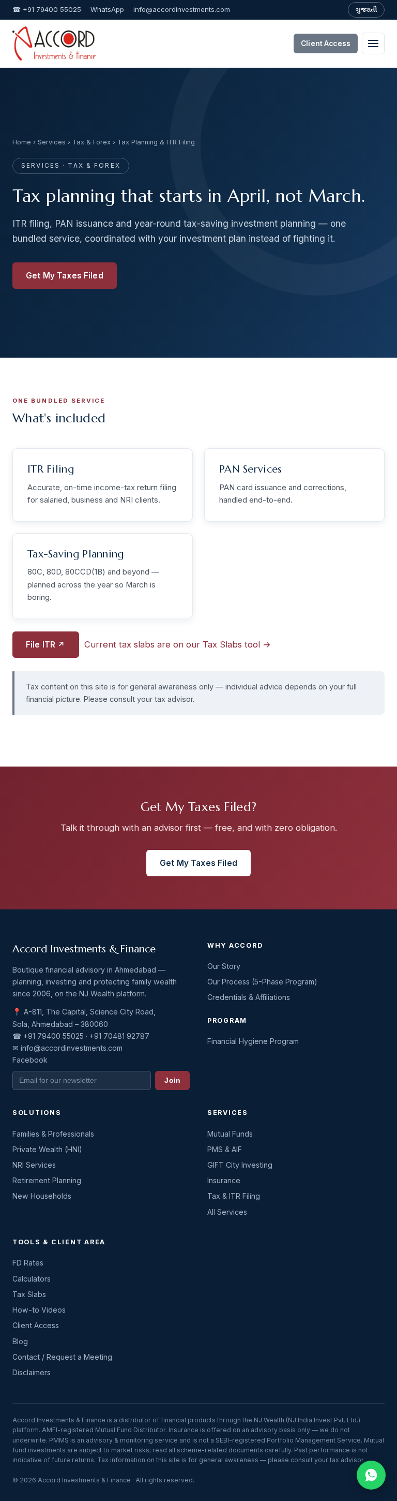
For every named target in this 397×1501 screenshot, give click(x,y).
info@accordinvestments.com (181, 9)
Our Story (223, 966)
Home (21, 142)
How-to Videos (39, 1309)
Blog (20, 1341)
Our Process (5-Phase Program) (262, 981)
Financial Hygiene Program (253, 1041)
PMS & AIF (224, 1149)
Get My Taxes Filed (64, 276)
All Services (227, 1212)
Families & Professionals (53, 1133)
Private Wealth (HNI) (47, 1149)
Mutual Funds (230, 1133)
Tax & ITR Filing (233, 1195)
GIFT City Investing (239, 1164)
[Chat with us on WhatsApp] (371, 1475)
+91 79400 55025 (53, 1036)
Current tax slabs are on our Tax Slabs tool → (177, 644)
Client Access (325, 43)
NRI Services (34, 1164)
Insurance (223, 1180)
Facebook (30, 1059)
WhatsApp (107, 9)
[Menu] (373, 43)
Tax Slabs (29, 1294)
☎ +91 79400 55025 (46, 9)
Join (172, 1080)
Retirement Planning (46, 1180)
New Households (41, 1195)
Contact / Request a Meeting (62, 1356)
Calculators (31, 1278)
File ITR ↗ (46, 645)
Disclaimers (31, 1372)
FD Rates (27, 1262)
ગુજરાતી (366, 9)
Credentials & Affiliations (248, 997)
